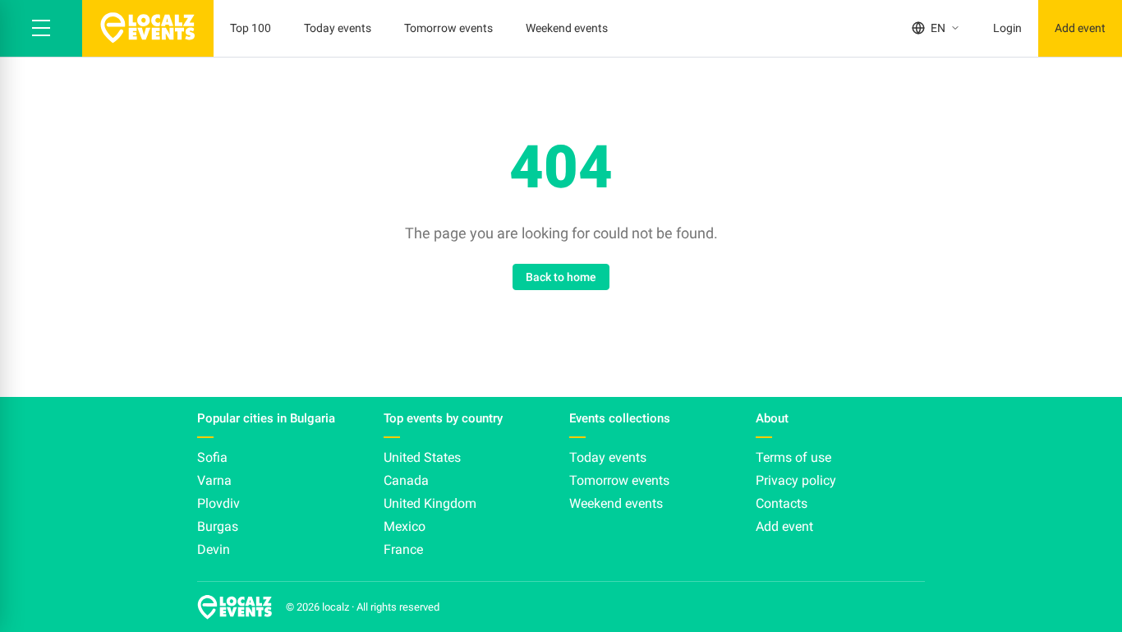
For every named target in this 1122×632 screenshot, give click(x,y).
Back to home (561, 277)
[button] (41, 28)
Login (1007, 28)
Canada (406, 480)
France (403, 549)
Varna (214, 480)
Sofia (212, 457)
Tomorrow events (448, 28)
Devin (213, 549)
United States (422, 457)
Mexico (404, 526)
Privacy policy (796, 480)
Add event (1080, 28)
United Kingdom (430, 503)
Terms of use (793, 457)
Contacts (781, 503)
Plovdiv (218, 503)
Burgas (217, 526)
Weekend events (567, 28)
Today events (337, 28)
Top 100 (250, 28)
